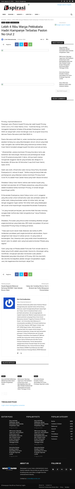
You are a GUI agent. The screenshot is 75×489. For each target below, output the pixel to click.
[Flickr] (62, 469)
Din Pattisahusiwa (10, 39)
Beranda (3, 20)
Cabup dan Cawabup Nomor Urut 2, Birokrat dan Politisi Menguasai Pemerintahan (37, 288)
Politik (7, 22)
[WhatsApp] (30, 44)
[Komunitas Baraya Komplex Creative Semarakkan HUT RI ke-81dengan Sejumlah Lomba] (41, 372)
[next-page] (5, 393)
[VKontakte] (70, 469)
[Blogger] (53, 469)
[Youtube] (72, 1)
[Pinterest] (26, 44)
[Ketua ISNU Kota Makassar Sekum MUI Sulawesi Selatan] (54, 84)
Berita (9, 20)
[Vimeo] (70, 1)
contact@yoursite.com (33, 478)
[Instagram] (64, 1)
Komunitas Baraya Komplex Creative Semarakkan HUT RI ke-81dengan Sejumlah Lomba (65, 75)
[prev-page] (2, 393)
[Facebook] (62, 1)
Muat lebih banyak (62, 91)
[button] (71, 14)
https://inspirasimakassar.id (24, 302)
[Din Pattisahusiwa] (2, 39)
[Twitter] (67, 1)
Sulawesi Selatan (15, 22)
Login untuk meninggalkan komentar (13, 405)
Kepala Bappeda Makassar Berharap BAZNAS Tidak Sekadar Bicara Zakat (12, 288)
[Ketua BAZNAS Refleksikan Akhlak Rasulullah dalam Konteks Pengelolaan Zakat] (8, 372)
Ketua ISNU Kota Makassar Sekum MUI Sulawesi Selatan (65, 84)
